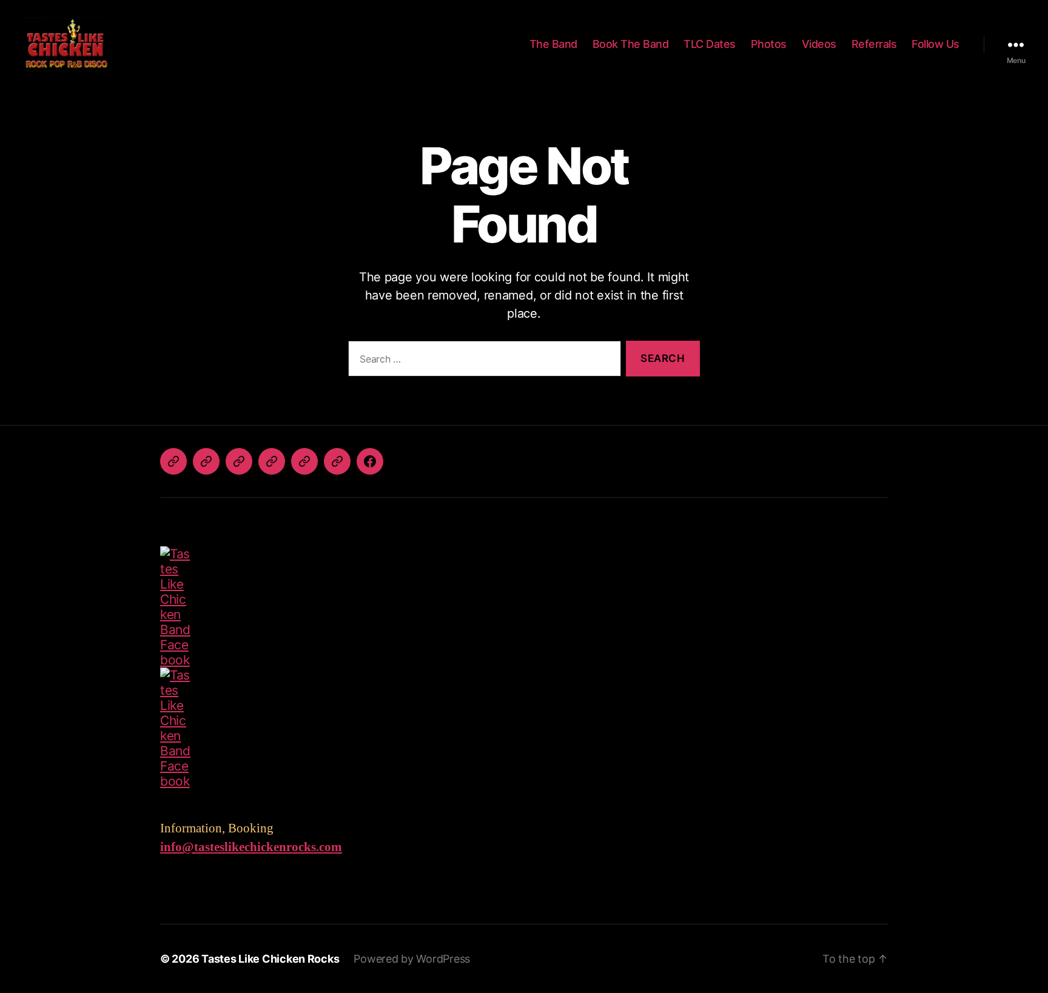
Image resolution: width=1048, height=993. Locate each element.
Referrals (874, 44)
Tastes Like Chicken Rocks (270, 958)
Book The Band (631, 44)
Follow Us (935, 44)
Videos (819, 44)
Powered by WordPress (412, 958)
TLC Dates (710, 44)
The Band (553, 44)
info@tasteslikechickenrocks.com (251, 847)
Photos (769, 44)
